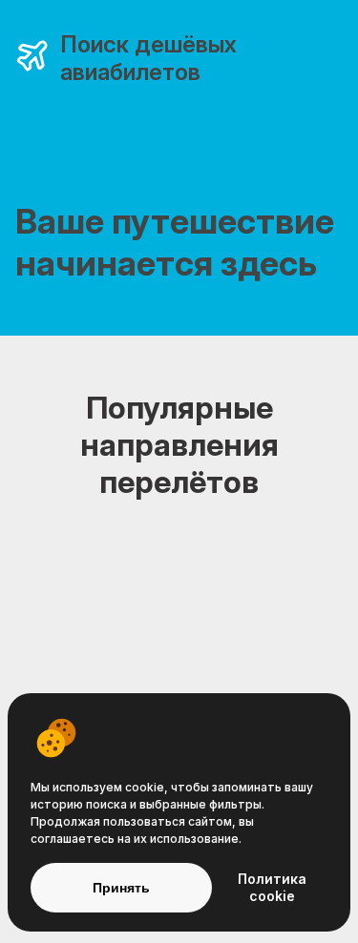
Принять (121, 887)
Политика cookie (272, 887)
